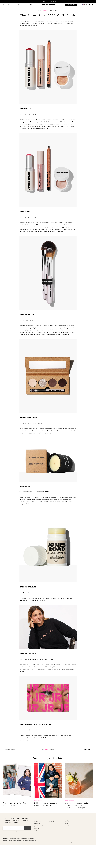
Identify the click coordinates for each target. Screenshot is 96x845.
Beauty (46, 10)
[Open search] (79, 5)
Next (87, 749)
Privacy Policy (69, 841)
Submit (28, 828)
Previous (9, 749)
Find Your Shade (71, 4)
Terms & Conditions (78, 841)
